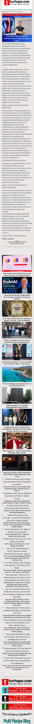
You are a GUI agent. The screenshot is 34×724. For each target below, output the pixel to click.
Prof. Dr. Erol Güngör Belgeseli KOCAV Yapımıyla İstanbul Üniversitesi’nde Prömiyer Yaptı (17, 558)
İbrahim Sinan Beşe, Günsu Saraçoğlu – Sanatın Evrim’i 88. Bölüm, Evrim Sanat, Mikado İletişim (17, 524)
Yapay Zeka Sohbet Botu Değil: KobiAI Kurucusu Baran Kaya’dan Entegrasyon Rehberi (17, 297)
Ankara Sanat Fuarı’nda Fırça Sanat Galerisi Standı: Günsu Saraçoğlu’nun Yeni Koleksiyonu (17, 667)
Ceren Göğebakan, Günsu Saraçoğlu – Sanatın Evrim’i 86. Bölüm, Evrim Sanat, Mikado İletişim (17, 629)
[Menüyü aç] (17, 15)
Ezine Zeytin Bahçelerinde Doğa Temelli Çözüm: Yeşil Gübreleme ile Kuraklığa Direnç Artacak (17, 644)
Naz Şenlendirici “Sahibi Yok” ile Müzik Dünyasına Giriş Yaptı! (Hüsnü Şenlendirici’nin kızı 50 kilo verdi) (17, 584)
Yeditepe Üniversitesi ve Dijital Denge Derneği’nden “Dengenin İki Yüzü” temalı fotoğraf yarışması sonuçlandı (17, 429)
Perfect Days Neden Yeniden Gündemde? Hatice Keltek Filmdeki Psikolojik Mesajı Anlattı (17, 474)
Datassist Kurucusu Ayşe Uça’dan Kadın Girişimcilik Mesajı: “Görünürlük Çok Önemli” (17, 488)
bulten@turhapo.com (18, 243)
